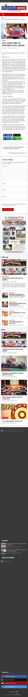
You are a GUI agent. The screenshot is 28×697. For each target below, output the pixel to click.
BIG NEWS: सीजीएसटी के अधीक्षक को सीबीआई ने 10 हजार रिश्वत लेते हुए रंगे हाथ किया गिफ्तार (14, 148)
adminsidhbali (14, 48)
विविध (3, 330)
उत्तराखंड (3, 40)
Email (3, 190)
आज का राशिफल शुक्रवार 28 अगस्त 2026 (12, 421)
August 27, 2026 (12, 325)
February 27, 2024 (6, 48)
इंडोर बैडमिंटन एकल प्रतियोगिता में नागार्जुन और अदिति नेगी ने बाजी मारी (17, 295)
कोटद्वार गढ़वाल (4, 276)
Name (4, 183)
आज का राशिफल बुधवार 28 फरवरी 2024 (16, 153)
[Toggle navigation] (3, 14)
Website (4, 196)
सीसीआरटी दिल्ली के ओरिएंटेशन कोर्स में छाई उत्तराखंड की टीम (17, 304)
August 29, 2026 (6, 281)
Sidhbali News (17, 694)
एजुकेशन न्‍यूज (14, 302)
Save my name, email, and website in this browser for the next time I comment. (14, 204)
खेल (8, 276)
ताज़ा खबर (4, 541)
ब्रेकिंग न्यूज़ (5, 257)
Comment (5, 166)
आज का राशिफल (11, 311)
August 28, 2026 (12, 316)
